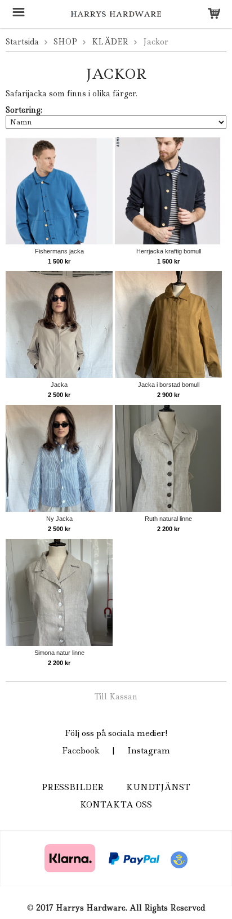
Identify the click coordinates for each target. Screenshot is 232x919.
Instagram (148, 750)
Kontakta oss (116, 804)
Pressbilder (73, 787)
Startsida (22, 42)
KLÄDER (110, 42)
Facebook (81, 750)
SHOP (65, 42)
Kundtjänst (158, 787)
